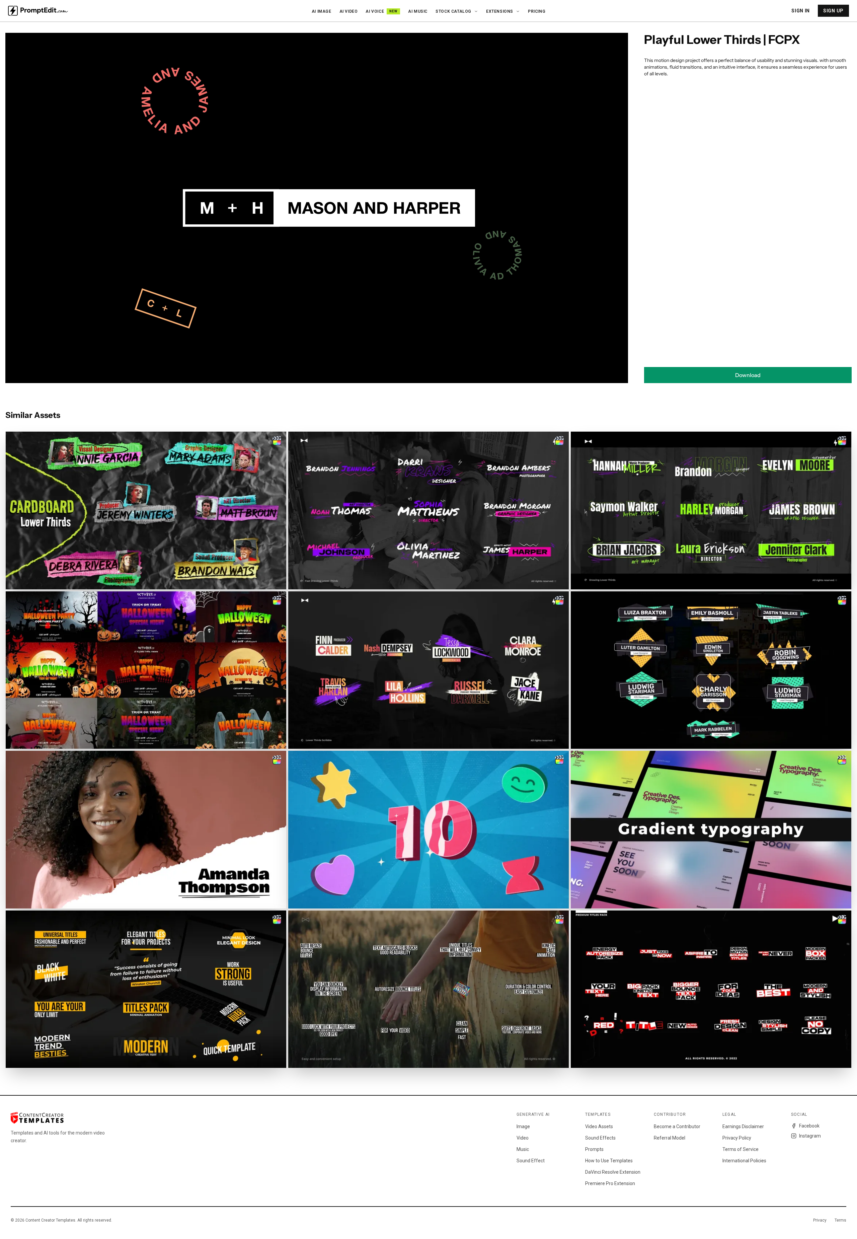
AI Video (348, 11)
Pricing (536, 11)
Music (523, 1149)
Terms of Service (740, 1149)
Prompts (594, 1149)
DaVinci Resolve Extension (612, 1172)
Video (523, 1138)
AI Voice (381, 11)
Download (748, 375)
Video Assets (599, 1126)
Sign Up (833, 10)
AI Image (321, 11)
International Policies (744, 1160)
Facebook (809, 1125)
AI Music (417, 11)
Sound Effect (531, 1160)
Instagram (810, 1136)
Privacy (820, 1220)
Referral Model (669, 1138)
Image (523, 1126)
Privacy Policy (736, 1138)
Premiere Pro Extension (610, 1183)
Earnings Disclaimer (743, 1126)
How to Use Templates (609, 1160)
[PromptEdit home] (38, 11)
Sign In (800, 10)
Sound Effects (600, 1138)
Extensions (499, 11)
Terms (840, 1220)
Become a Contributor (677, 1126)
